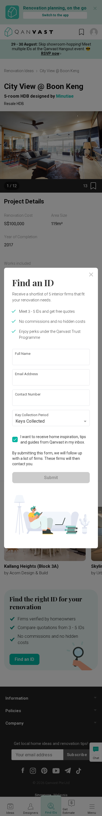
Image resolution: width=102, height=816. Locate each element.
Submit (51, 477)
